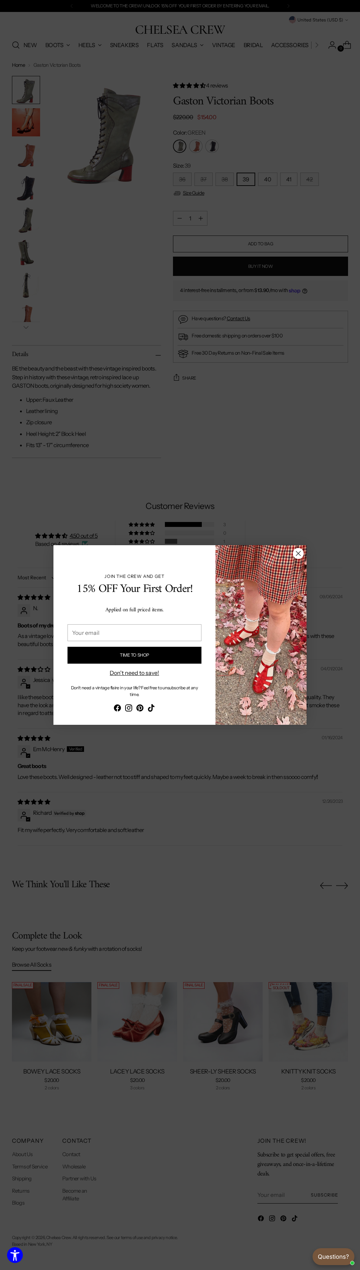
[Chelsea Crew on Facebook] (117, 709)
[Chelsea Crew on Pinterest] (140, 709)
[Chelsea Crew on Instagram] (128, 709)
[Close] (298, 553)
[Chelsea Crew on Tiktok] (151, 709)
